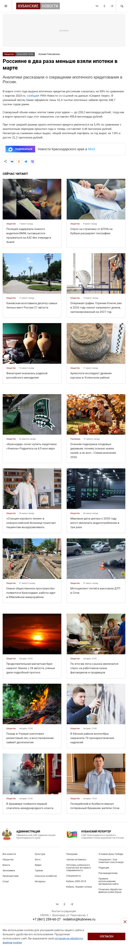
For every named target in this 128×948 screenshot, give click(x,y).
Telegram (111, 5)
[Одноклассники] (19, 161)
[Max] (32, 161)
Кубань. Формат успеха (79, 886)
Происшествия (10, 876)
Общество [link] (11, 224)
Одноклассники (104, 5)
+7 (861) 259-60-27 (47, 919)
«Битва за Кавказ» (76, 859)
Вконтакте (96, 5)
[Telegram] (25, 161)
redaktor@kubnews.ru (79, 919)
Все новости (9, 854)
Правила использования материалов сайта (108, 881)
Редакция (103, 867)
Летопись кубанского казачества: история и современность (78, 868)
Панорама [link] (75, 439)
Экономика (8, 870)
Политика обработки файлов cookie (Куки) (110, 890)
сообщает (33, 95)
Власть (6, 865)
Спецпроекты (73, 875)
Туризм (39, 870)
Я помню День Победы (110, 854)
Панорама (72, 854)
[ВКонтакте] (12, 161)
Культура (40, 854)
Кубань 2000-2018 (76, 881)
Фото (37, 859)
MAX (91, 149)
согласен (106, 936)
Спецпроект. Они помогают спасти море (111, 860)
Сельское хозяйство (46, 876)
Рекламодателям (107, 873)
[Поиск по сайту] (122, 6)
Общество (9, 54)
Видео (38, 865)
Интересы (40, 881)
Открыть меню (6, 6)
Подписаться (23, 149)
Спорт (5, 881)
